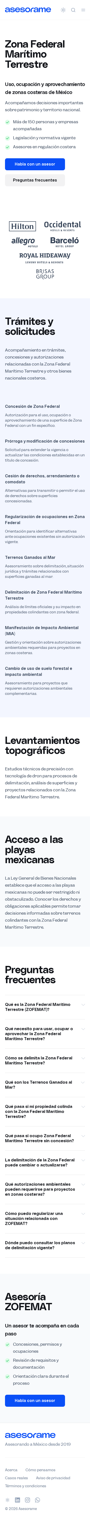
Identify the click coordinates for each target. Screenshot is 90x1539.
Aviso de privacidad (53, 1477)
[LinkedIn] (17, 1499)
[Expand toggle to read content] (83, 1004)
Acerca (11, 1469)
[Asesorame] (28, 10)
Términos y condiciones (25, 1485)
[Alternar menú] (83, 10)
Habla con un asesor (35, 164)
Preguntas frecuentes (35, 180)
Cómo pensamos (41, 1469)
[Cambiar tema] (63, 10)
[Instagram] (27, 1499)
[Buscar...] (73, 10)
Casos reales (16, 1477)
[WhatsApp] (37, 1499)
